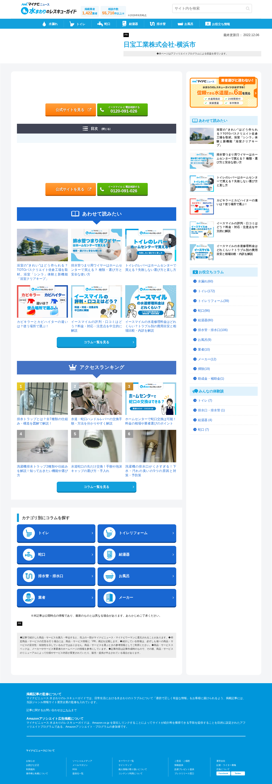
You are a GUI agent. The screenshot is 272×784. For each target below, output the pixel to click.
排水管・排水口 (50, 576)
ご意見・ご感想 (182, 761)
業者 (41, 597)
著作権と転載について (37, 773)
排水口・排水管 (211, 410)
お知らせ (30, 761)
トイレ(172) (206, 291)
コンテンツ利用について (130, 773)
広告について (223, 769)
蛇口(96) (204, 310)
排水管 (161, 24)
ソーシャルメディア (82, 761)
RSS (74, 769)
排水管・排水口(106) (213, 330)
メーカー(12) (207, 359)
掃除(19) (204, 368)
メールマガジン (80, 765)
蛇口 (107, 24)
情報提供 (178, 765)
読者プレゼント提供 (184, 769)
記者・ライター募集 (226, 765)
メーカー (126, 597)
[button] (247, 8)
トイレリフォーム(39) (213, 301)
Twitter (238, 773)
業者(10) (204, 349)
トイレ (43, 533)
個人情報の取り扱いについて (132, 769)
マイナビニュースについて (40, 750)
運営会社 (220, 761)
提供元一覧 (77, 773)
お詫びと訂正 (32, 765)
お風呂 (188, 24)
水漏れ (53, 24)
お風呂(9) (204, 339)
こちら (67, 710)
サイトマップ (125, 765)
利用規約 (30, 769)
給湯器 (133, 24)
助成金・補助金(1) (211, 378)
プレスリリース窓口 (184, 773)
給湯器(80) (205, 320)
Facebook (223, 773)
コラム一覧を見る (96, 342)
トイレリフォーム (133, 533)
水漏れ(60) (205, 281)
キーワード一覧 (126, 761)
